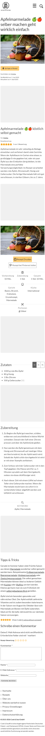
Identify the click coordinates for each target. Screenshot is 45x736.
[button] (2, 144)
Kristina (13, 74)
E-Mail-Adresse (8, 670)
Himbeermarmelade (27, 575)
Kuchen (7, 584)
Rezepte (6, 694)
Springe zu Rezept (10, 68)
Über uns (6, 698)
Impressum (7, 710)
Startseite (6, 690)
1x (34, 365)
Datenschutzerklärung (12, 714)
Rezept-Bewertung (7, 640)
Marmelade (15, 569)
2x (38, 365)
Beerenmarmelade (9, 575)
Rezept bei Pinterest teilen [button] (24, 265)
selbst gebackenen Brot (16, 591)
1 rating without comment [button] (31, 620)
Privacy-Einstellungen (12, 706)
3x (42, 365)
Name (4, 664)
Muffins (19, 584)
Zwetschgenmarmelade (11, 578)
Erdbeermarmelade (35, 572)
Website (4, 675)
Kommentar (7, 645)
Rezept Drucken (24, 259)
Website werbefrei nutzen (14, 702)
